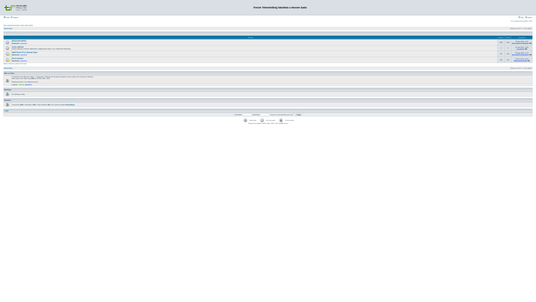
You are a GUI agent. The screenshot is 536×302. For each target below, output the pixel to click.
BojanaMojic (70, 105)
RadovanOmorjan (520, 61)
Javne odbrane (18, 47)
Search (529, 17)
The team (23, 63)
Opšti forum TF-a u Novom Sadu (24, 52)
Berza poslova (17, 58)
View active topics (27, 25)
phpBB (258, 123)
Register (15, 17)
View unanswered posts (11, 25)
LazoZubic (520, 49)
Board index (8, 28)
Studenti (21, 84)
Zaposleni (23, 43)
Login (7, 17)
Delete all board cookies (11, 63)
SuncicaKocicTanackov (520, 43)
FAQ (522, 17)
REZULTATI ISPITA (19, 41)
